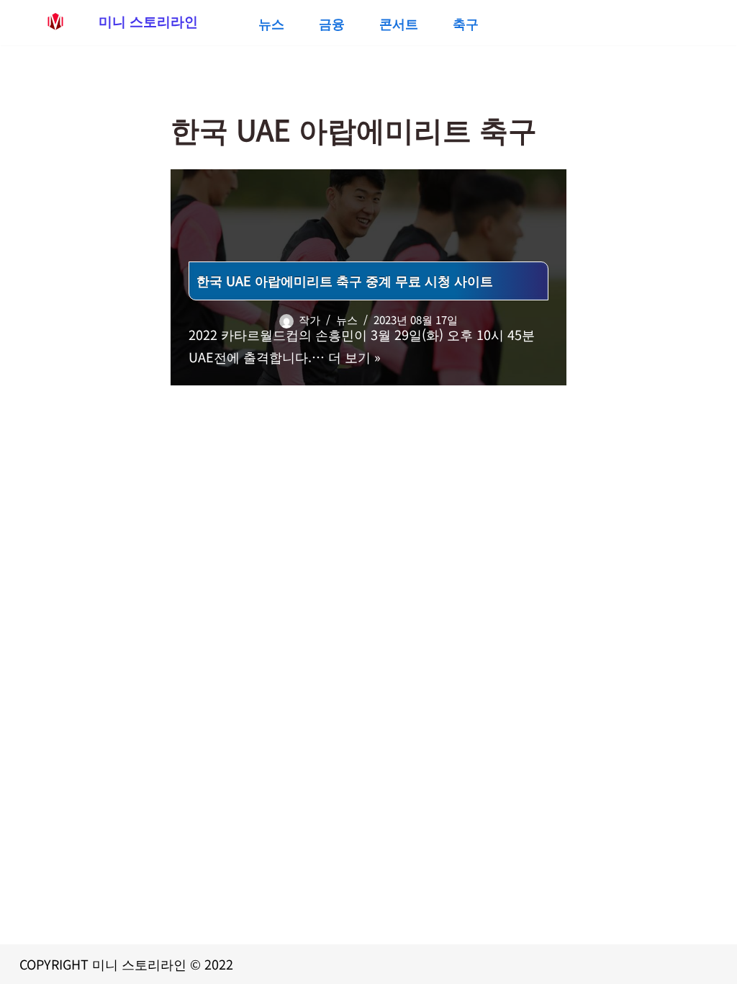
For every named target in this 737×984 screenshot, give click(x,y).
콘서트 (398, 23)
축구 (466, 23)
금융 (332, 23)
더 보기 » (354, 356)
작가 (309, 319)
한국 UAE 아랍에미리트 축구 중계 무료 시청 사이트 (344, 280)
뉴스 (271, 23)
